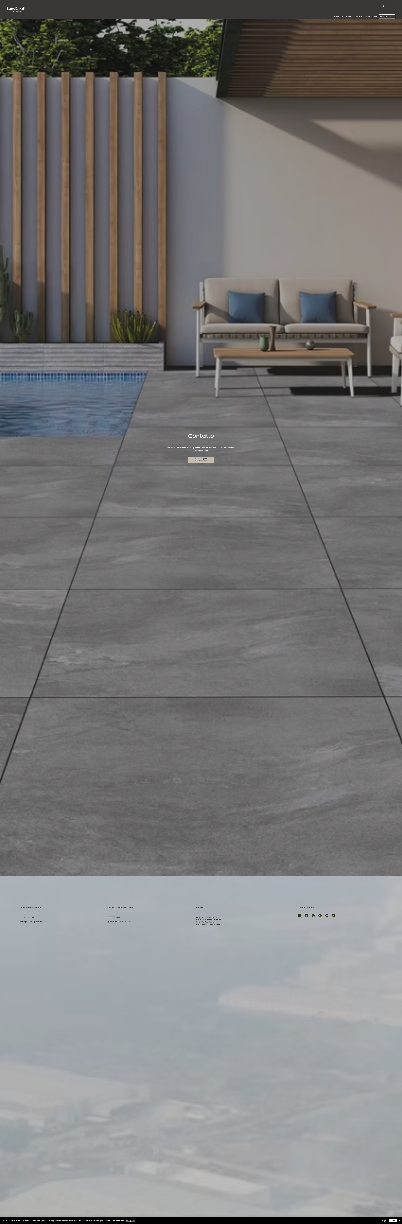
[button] (349, 16)
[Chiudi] (399, 1220)
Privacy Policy (130, 1221)
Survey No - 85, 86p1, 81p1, (206, 917)
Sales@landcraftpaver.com (32, 921)
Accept (393, 1221)
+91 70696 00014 (27, 917)
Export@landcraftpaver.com (119, 921)
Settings (383, 1221)
